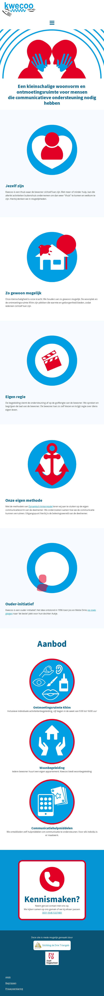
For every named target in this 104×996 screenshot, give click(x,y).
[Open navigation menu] (52, 23)
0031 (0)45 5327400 (52, 912)
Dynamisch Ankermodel (41, 506)
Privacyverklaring (14, 988)
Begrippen (10, 983)
